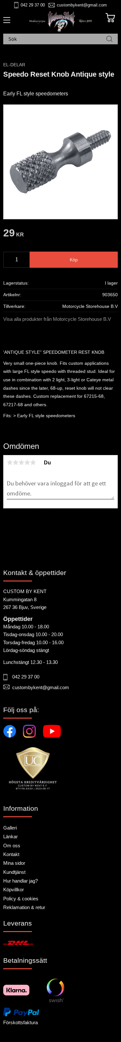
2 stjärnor (15, 462)
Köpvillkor (13, 889)
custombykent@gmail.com (82, 5)
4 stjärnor (27, 462)
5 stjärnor (33, 462)
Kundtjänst (14, 872)
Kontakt (11, 854)
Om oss (11, 845)
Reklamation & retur (24, 907)
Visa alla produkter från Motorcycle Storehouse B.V (57, 319)
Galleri (10, 827)
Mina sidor (14, 863)
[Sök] (109, 39)
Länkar (10, 836)
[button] (5, 22)
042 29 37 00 (33, 5)
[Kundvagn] (110, 18)
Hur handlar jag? (20, 881)
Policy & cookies (20, 898)
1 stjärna (10, 462)
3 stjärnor (21, 462)
